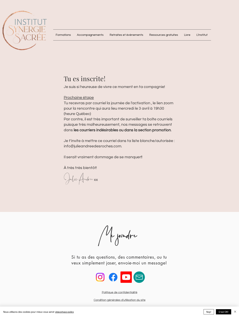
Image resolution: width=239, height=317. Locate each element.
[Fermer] (235, 311)
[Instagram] (100, 277)
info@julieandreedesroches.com (92, 146)
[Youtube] (126, 277)
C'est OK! (223, 311)
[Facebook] (113, 277)
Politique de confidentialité (119, 292)
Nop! (208, 311)
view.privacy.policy (64, 311)
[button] (63, 35)
